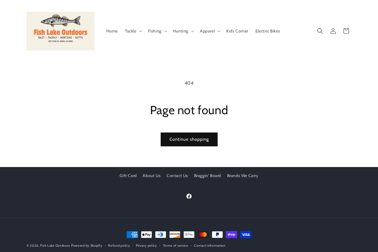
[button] (132, 31)
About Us (152, 175)
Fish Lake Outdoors (55, 245)
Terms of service (175, 245)
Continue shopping (189, 139)
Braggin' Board (207, 175)
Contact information (209, 245)
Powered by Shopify (86, 245)
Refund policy (119, 245)
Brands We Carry (242, 175)
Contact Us (177, 175)
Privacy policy (146, 245)
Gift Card (128, 175)
